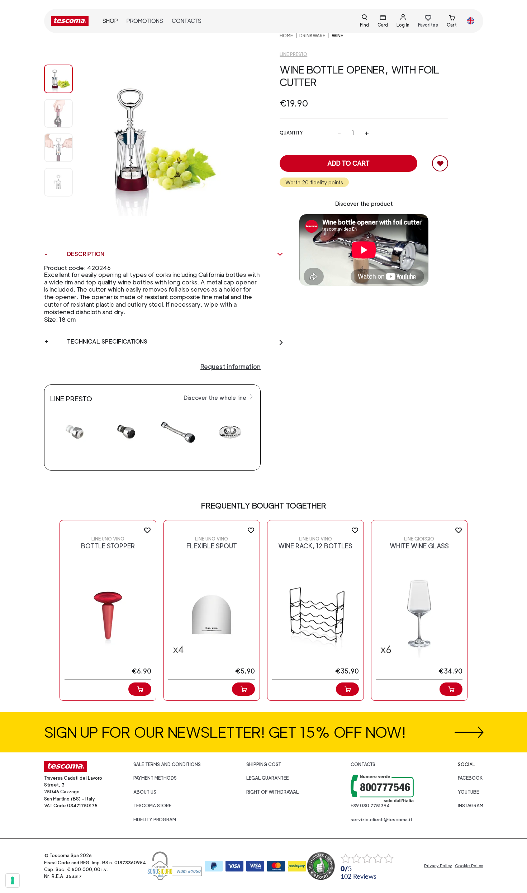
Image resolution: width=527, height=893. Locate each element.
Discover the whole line (216, 397)
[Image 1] (58, 113)
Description (85, 254)
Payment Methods (155, 778)
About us (144, 792)
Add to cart (348, 163)
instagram (470, 805)
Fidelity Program (154, 819)
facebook (470, 778)
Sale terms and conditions (167, 764)
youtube (468, 792)
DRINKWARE (312, 35)
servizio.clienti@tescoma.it (381, 819)
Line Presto (293, 54)
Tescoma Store (152, 805)
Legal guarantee (267, 778)
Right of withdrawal (272, 792)
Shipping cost (263, 764)
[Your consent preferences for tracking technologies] (12, 880)
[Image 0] (58, 79)
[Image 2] (58, 147)
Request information (230, 366)
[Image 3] (58, 182)
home (286, 35)
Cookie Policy (469, 865)
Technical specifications (107, 341)
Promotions (145, 21)
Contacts (186, 21)
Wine (337, 35)
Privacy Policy (438, 865)
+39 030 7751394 (370, 805)
